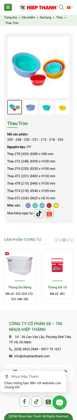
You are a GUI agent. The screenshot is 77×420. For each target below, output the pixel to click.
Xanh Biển (42, 205)
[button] (57, 239)
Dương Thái (28, 205)
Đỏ (49, 205)
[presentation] (12, 67)
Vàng (56, 205)
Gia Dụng (45, 17)
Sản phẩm (28, 17)
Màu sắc (13, 205)
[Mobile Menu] (8, 7)
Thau (59, 17)
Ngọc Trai (35, 205)
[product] (19, 266)
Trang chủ (10, 17)
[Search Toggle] (62, 7)
